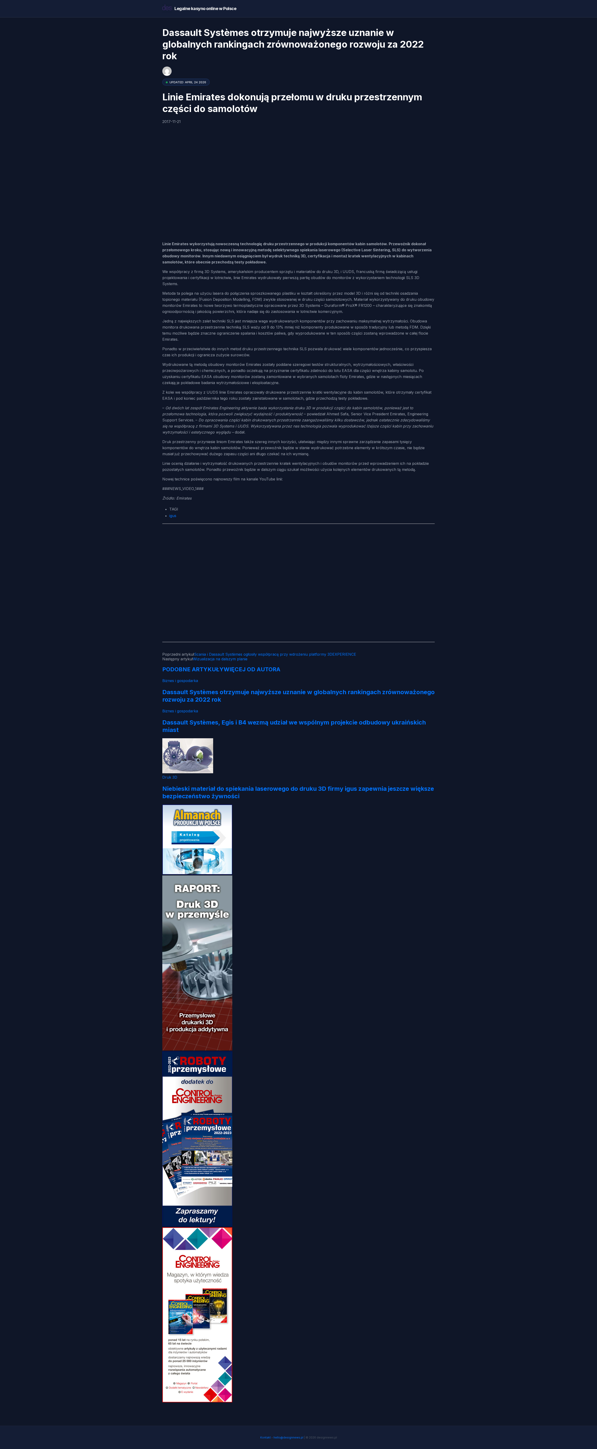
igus (172, 515)
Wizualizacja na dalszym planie (220, 659)
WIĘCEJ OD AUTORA (252, 669)
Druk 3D (169, 777)
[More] (196, 198)
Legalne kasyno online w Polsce (205, 8)
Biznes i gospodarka (180, 680)
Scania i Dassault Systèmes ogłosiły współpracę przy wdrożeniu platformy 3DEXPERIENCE (275, 654)
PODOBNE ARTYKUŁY (193, 669)
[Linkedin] (177, 198)
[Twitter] (177, 173)
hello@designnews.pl (288, 1437)
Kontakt (265, 1437)
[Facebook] (167, 147)
